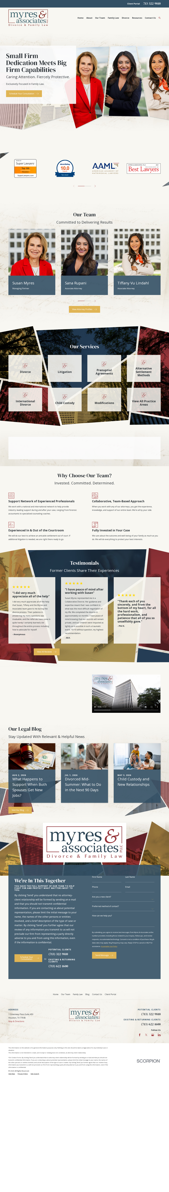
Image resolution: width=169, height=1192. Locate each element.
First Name (97, 877)
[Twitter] (146, 1035)
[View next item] (95, 186)
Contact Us (97, 994)
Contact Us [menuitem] (150, 18)
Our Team (65, 994)
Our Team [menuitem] (100, 18)
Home (55, 994)
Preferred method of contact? (105, 906)
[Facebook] (139, 1035)
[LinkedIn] (159, 1035)
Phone (95, 887)
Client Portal (133, 3)
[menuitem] (11, 1073)
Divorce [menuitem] (125, 18)
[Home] (28, 17)
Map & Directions (16, 1021)
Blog (87, 994)
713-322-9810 (152, 3)
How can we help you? (102, 916)
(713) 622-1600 (58, 966)
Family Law (78, 994)
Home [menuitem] (81, 18)
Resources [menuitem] (137, 18)
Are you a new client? (101, 897)
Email (127, 887)
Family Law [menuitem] (113, 18)
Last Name (130, 877)
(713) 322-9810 (58, 954)
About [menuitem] (89, 18)
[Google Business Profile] (152, 1035)
